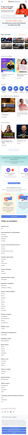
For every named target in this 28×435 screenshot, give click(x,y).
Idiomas (3, 302)
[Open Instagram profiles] (14, 412)
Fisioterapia (3, 389)
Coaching (3, 249)
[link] (6, 40)
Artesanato (3, 361)
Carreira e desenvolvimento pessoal (10, 245)
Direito (2, 295)
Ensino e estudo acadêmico (8, 291)
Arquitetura (3, 285)
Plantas (3, 373)
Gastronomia (4, 263)
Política (2, 308)
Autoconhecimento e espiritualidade (10, 232)
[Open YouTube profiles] (11, 412)
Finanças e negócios (6, 314)
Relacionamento (4, 379)
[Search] (25, 16)
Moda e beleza (4, 344)
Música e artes (4, 359)
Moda (2, 355)
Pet (2, 228)
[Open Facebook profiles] (2, 412)
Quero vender (14, 216)
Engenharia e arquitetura (7, 283)
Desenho (3, 363)
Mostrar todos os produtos (13, 183)
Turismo (3, 328)
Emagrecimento (4, 385)
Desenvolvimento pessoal (7, 251)
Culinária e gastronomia (7, 257)
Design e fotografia (6, 269)
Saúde (2, 391)
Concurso (3, 293)
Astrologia (3, 234)
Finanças (3, 320)
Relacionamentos (5, 377)
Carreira (2, 247)
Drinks (2, 261)
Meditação (3, 238)
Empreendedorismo (5, 318)
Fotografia (3, 273)
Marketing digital (5, 340)
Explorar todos (22, 34)
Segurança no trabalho (6, 287)
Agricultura (3, 371)
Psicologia (3, 310)
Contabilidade (4, 316)
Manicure (3, 351)
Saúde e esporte (5, 383)
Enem (2, 300)
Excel (2, 397)
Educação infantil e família (7, 277)
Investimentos (4, 322)
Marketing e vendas (6, 338)
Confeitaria (3, 259)
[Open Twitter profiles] (5, 412)
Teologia (3, 241)
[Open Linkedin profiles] (8, 412)
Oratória (3, 253)
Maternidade (4, 279)
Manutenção (4, 334)
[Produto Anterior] (1, 65)
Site (2, 402)
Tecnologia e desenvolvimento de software (12, 395)
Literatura (3, 306)
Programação (4, 399)
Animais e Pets (5, 226)
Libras (2, 304)
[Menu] (2, 2)
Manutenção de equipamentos (8, 332)
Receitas (3, 265)
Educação (3, 298)
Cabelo (2, 346)
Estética (3, 349)
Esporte (3, 387)
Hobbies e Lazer (5, 326)
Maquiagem (3, 353)
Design (2, 271)
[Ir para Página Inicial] (14, 2)
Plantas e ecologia (6, 369)
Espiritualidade (4, 236)
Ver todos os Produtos (13, 149)
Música (2, 365)
